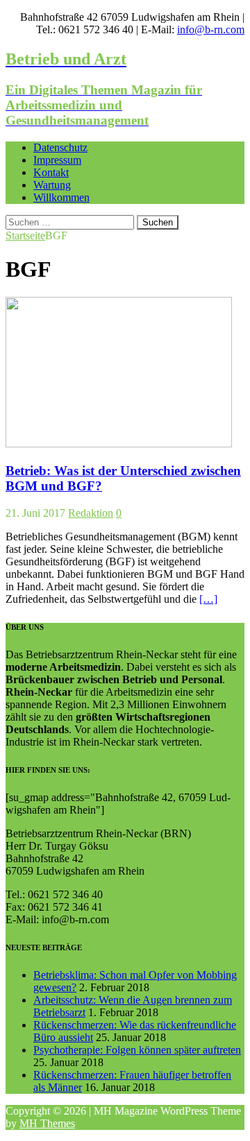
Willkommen (61, 197)
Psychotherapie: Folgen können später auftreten (137, 1050)
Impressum (57, 160)
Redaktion (90, 513)
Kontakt (51, 172)
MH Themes (47, 1123)
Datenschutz (60, 147)
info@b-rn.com (210, 29)
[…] (208, 599)
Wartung (52, 185)
